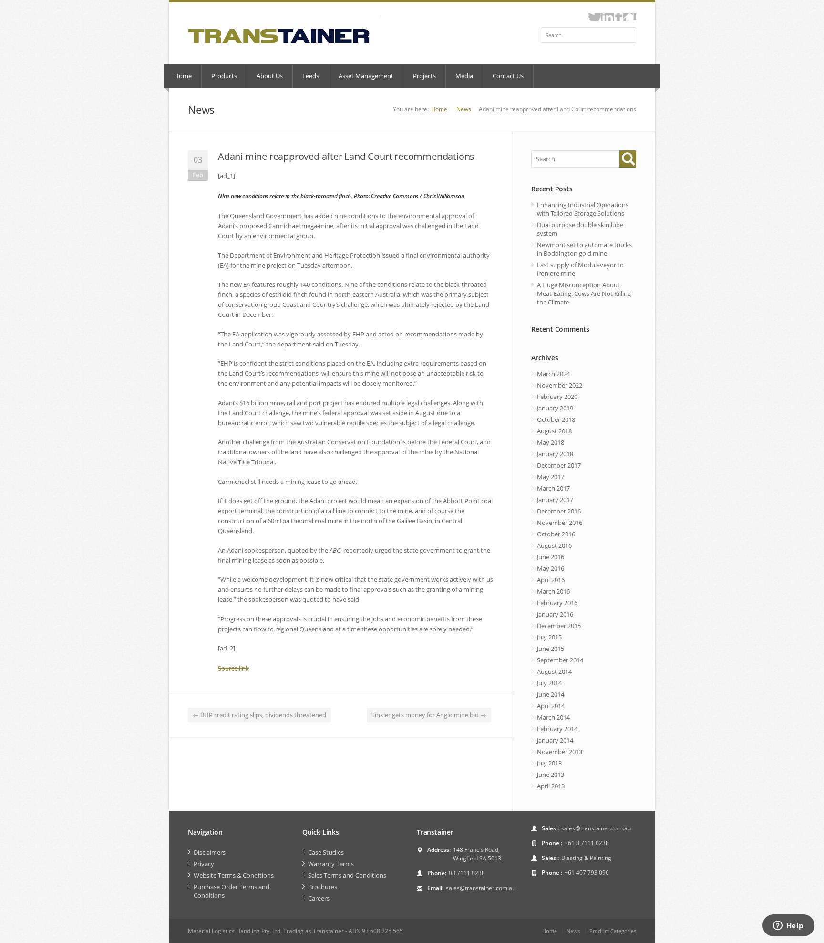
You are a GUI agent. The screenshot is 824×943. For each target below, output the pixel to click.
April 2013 (551, 786)
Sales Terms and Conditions (347, 875)
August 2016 (554, 545)
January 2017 (555, 499)
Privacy (204, 863)
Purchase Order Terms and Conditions (231, 891)
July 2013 (549, 763)
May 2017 (550, 476)
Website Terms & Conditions (234, 875)
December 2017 (559, 465)
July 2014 (549, 683)
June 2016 (550, 557)
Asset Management (366, 76)
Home (183, 76)
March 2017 (553, 488)
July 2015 (549, 637)
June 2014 (550, 694)
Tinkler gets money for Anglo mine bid (428, 715)
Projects (424, 76)
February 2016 (557, 602)
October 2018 (556, 419)
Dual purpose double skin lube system (580, 229)
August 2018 (554, 431)
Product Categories (612, 930)
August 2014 (554, 671)
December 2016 (559, 511)
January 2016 (555, 614)
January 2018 (555, 454)
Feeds (310, 76)
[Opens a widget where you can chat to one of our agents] (788, 926)
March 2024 (553, 373)
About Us (270, 76)
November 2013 (559, 751)
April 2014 (551, 706)
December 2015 (559, 625)
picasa (629, 17)
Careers (319, 898)
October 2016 (556, 534)
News (463, 109)
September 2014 (560, 660)
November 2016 (559, 522)
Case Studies (326, 852)
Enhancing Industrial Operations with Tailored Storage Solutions (582, 209)
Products (224, 76)
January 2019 (555, 408)
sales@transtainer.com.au (480, 888)
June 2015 (550, 648)
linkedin (607, 17)
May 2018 (550, 442)
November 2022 (559, 385)
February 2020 (557, 396)
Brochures (322, 886)
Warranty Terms (331, 863)
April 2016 (551, 580)
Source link (233, 668)
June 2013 (550, 774)
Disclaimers (210, 852)
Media (464, 76)
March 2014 (553, 717)
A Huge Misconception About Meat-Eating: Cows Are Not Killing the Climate (584, 293)
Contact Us (508, 76)
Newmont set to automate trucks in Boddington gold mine (584, 249)
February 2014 (557, 728)
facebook (618, 17)
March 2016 (553, 591)
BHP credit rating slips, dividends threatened (259, 715)
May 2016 (550, 568)
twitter (594, 17)
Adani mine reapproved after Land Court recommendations (346, 156)
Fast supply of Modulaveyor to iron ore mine (580, 269)
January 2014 (555, 740)
